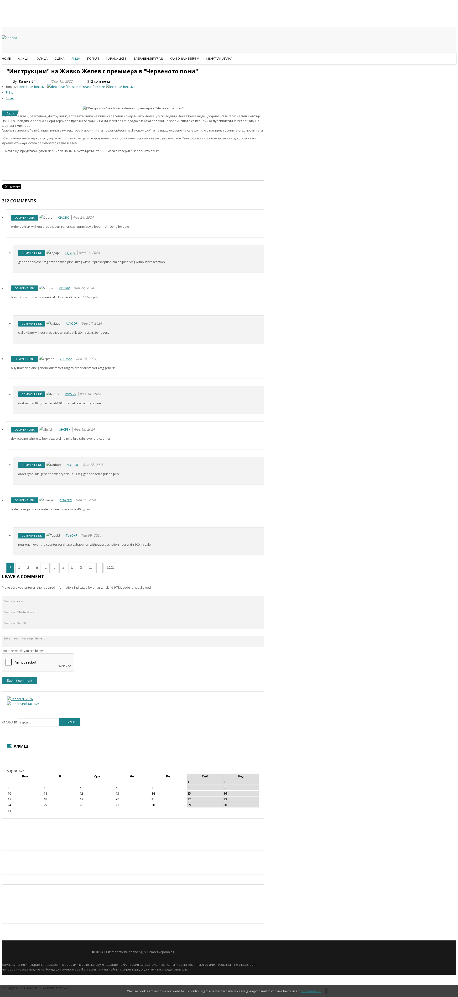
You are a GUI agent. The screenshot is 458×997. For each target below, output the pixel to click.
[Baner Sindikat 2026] (23, 704)
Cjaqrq (63, 217)
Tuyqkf (71, 535)
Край (110, 567)
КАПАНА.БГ (9, 722)
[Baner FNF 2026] (20, 699)
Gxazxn (66, 500)
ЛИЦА (10, 113)
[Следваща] (99, 568)
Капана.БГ (27, 81)
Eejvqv (70, 253)
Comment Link (25, 217)
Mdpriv (64, 288)
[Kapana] (9, 38)
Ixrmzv (70, 394)
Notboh (73, 465)
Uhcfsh (65, 429)
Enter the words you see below (22, 651)
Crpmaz (66, 359)
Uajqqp (72, 323)
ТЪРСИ (70, 722)
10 (90, 567)
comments (99, 81)
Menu (4, 70)
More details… (311, 991)
